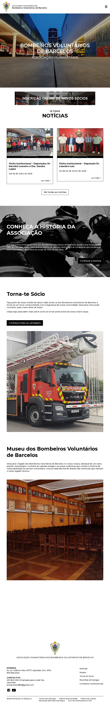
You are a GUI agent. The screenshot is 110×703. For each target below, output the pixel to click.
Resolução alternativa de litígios (52, 701)
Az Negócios (26, 699)
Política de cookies (88, 699)
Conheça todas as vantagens (25, 323)
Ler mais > (46, 180)
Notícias (83, 668)
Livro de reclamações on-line (80, 701)
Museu (83, 672)
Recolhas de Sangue (89, 680)
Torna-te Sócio (87, 676)
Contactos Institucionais (91, 684)
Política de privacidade (68, 699)
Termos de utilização (47, 699)
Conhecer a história (90, 261)
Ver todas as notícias (55, 192)
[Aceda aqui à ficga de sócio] (55, 104)
